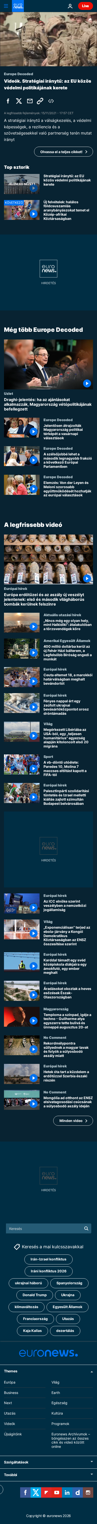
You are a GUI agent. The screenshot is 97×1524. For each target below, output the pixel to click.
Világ (48, 724)
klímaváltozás (26, 1307)
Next (8, 1403)
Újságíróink (13, 1434)
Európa (9, 1382)
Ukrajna (67, 1295)
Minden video (71, 1120)
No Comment (55, 1037)
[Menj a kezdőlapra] (18, 6)
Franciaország (35, 1319)
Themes (10, 1371)
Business (11, 1392)
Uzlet (8, 394)
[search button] (86, 1228)
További (10, 1475)
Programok (60, 1424)
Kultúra (57, 1413)
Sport (48, 756)
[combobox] (48, 1228)
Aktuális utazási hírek (62, 614)
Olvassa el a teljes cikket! (61, 152)
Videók (9, 1424)
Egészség (59, 1403)
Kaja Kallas (32, 1330)
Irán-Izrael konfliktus (48, 1259)
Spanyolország (69, 1283)
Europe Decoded (58, 420)
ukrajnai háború (28, 1283)
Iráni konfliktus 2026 (48, 1271)
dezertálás (65, 1330)
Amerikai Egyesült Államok (67, 641)
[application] (48, 39)
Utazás (68, 1319)
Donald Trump (35, 1295)
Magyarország (56, 1009)
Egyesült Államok (67, 1307)
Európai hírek (15, 588)
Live (85, 6)
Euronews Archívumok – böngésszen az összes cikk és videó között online (70, 1440)
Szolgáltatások (16, 1462)
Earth (55, 1392)
